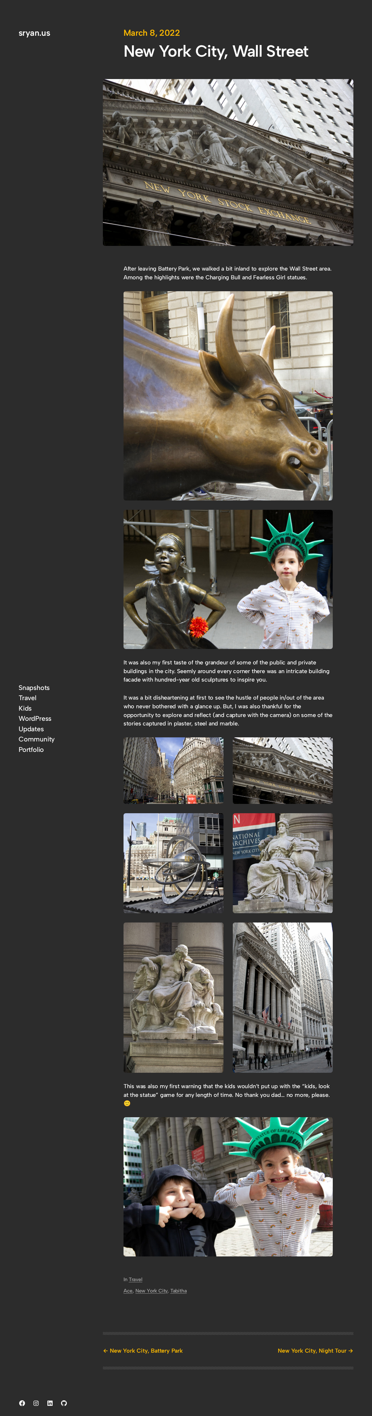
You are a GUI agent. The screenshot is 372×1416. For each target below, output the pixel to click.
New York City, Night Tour (312, 1350)
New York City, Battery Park (146, 1350)
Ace (128, 1291)
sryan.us (34, 33)
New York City (151, 1291)
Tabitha (178, 1291)
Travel (135, 1279)
